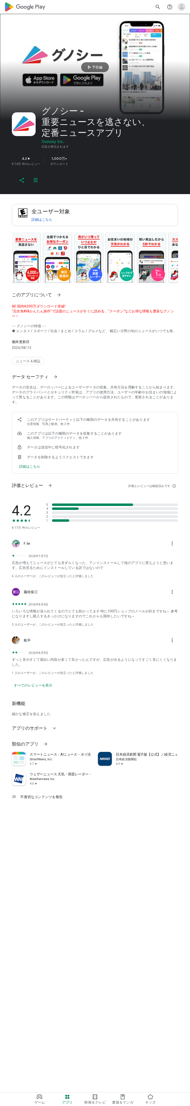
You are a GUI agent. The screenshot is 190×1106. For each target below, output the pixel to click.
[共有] (22, 180)
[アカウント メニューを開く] (182, 7)
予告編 (94, 67)
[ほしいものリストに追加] (36, 180)
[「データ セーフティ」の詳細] (55, 377)
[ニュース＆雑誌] (28, 361)
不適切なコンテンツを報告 (37, 797)
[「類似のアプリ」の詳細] (45, 744)
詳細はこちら (41, 219)
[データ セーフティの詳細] (29, 466)
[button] (26, 257)
